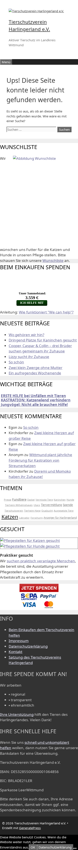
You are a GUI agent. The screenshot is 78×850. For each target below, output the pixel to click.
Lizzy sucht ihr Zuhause (29, 356)
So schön (16, 362)
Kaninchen (60, 499)
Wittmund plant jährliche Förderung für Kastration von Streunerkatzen (40, 460)
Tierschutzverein (14, 510)
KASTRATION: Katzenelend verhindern (35, 400)
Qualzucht (47, 510)
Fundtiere (19, 499)
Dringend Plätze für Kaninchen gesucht (43, 340)
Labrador (24, 517)
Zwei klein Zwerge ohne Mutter (35, 367)
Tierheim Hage (32, 510)
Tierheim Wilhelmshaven (19, 505)
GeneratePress (30, 828)
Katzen (10, 516)
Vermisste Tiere (44, 499)
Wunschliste (52, 260)
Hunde (70, 499)
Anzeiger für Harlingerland (60, 518)
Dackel (31, 499)
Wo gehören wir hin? (26, 334)
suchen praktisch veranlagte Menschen (41, 560)
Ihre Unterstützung (17, 714)
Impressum (19, 640)
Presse (7, 499)
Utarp (37, 505)
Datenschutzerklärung (28, 646)
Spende (68, 505)
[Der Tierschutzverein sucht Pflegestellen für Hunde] (30, 546)
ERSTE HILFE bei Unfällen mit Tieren (33, 395)
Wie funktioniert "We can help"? (46, 312)
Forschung (37, 517)
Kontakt (15, 651)
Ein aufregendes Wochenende (35, 372)
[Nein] (75, 848)
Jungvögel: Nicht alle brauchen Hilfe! (34, 404)
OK (33, 847)
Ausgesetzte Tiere (63, 510)
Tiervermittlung (51, 505)
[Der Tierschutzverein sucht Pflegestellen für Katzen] (30, 540)
